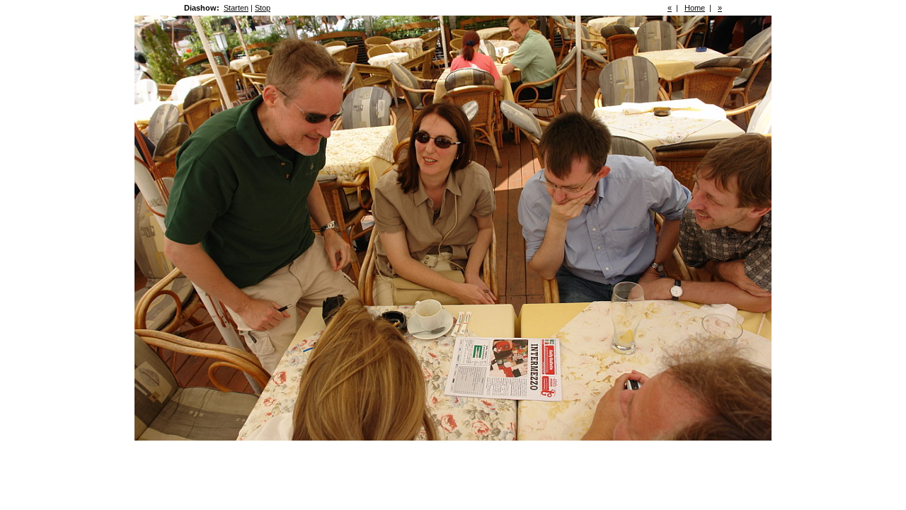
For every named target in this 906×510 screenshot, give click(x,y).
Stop (262, 8)
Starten (236, 8)
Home (694, 8)
